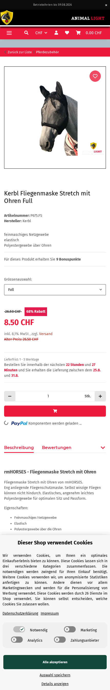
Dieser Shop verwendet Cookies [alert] (55, 543)
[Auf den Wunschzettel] (95, 76)
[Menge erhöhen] (100, 396)
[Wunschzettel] (67, 32)
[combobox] (55, 289)
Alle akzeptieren (55, 662)
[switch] (19, 629)
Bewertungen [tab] (56, 447)
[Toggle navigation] (9, 33)
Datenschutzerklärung (20, 613)
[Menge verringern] (9, 396)
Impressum (50, 613)
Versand (45, 334)
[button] (26, 32)
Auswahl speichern (55, 675)
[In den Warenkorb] (8, 63)
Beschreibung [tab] (19, 447)
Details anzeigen (55, 684)
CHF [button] (38, 32)
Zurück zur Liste (20, 52)
